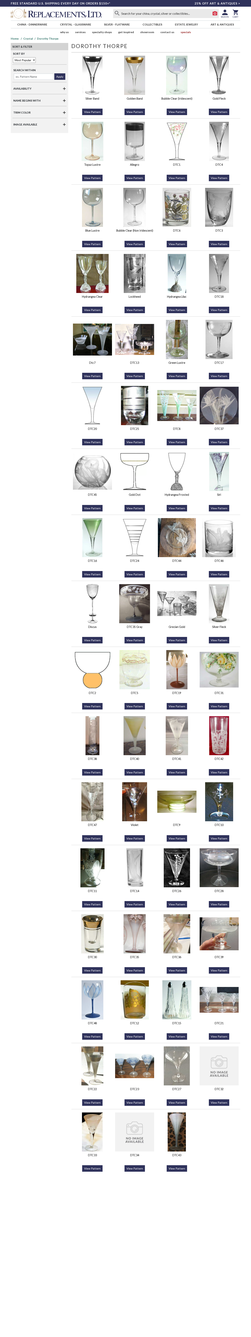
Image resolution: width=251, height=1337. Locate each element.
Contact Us (167, 32)
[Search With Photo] (215, 13)
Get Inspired (126, 32)
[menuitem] (32, 24)
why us (64, 32)
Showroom (147, 32)
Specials (186, 32)
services (80, 32)
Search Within (24, 70)
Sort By (19, 53)
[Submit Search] (117, 13)
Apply (59, 76)
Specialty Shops (102, 32)
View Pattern (92, 112)
